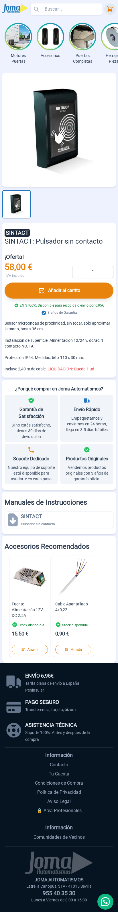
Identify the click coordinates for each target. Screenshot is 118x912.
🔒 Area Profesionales (59, 810)
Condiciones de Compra (59, 783)
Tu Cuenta (59, 774)
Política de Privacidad (59, 792)
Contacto (59, 764)
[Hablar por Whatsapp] (105, 902)
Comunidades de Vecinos (59, 837)
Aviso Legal (59, 801)
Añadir (33, 649)
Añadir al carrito (64, 290)
